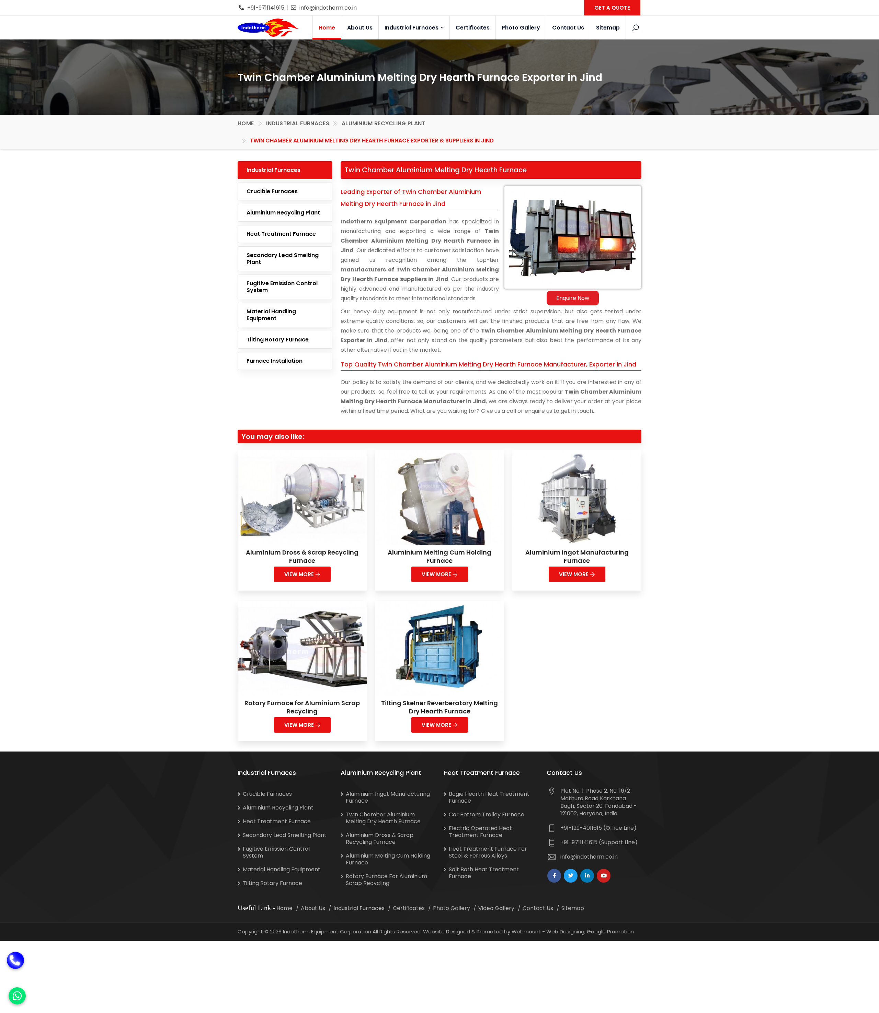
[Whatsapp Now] (17, 995)
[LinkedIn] (587, 876)
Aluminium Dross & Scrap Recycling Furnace (302, 556)
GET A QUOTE (612, 7)
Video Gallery (496, 908)
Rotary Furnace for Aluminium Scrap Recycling (302, 707)
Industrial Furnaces (412, 28)
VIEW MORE (299, 574)
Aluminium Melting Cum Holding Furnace (439, 556)
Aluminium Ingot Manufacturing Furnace (577, 556)
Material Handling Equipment (271, 314)
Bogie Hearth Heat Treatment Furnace (489, 797)
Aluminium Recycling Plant (383, 123)
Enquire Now (572, 298)
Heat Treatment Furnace (281, 234)
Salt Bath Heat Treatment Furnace (484, 872)
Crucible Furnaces (272, 191)
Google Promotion (610, 931)
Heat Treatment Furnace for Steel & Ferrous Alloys (488, 852)
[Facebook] (554, 876)
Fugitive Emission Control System (282, 286)
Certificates (473, 28)
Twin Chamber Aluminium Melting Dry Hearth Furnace (383, 818)
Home (327, 28)
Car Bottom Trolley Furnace (486, 814)
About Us (360, 28)
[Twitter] (571, 876)
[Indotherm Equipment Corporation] (268, 27)
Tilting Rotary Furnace (278, 340)
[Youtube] (603, 876)
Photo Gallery (521, 28)
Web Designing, (565, 931)
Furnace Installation (274, 361)
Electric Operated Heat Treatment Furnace (480, 831)
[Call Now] (15, 969)
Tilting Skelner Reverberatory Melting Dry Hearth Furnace (439, 707)
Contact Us (568, 28)
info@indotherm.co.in (328, 8)
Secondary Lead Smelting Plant (283, 258)
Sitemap (608, 28)
